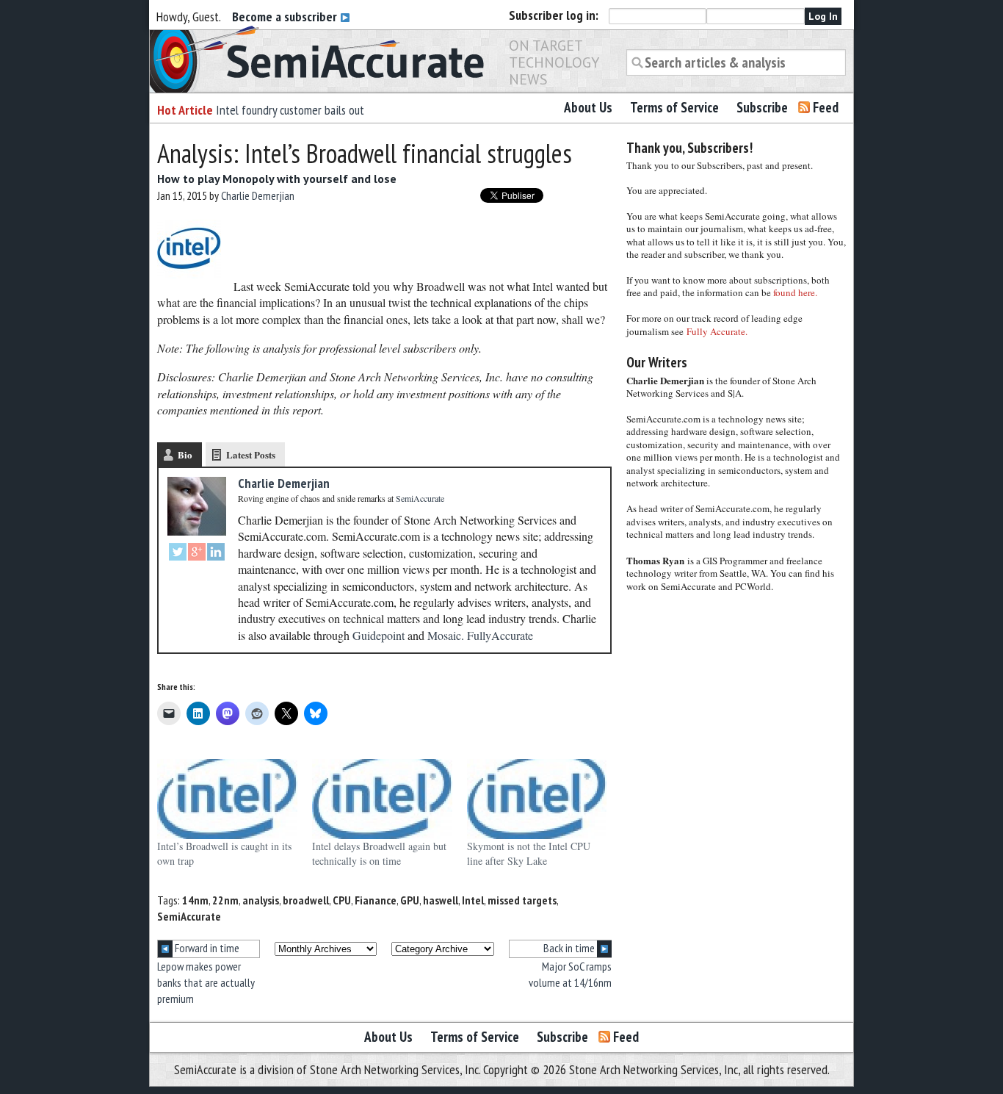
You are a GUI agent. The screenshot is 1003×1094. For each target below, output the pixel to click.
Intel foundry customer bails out (290, 109)
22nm (225, 900)
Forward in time (206, 947)
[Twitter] (178, 553)
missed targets (522, 900)
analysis (260, 900)
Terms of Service (674, 107)
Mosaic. (445, 635)
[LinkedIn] (216, 553)
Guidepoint (378, 635)
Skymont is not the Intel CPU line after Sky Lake (528, 853)
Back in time (570, 947)
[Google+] (197, 553)
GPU (409, 900)
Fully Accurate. (717, 331)
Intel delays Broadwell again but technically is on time (379, 853)
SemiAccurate (189, 916)
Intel (473, 900)
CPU (342, 900)
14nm (195, 900)
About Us (588, 107)
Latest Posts (250, 454)
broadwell (306, 900)
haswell (440, 900)
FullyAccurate (500, 635)
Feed (826, 107)
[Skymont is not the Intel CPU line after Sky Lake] (537, 799)
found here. (795, 292)
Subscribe (762, 107)
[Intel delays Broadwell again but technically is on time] (382, 799)
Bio (185, 454)
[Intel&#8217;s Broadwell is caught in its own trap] (227, 799)
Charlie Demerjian (257, 195)
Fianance (376, 900)
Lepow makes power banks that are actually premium (206, 983)
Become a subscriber (286, 16)
